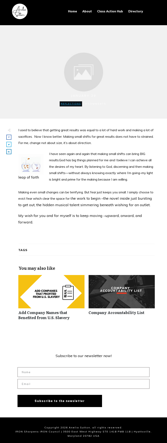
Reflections (71, 103)
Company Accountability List (122, 299)
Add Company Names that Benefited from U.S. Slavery (51, 299)
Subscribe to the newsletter (60, 401)
